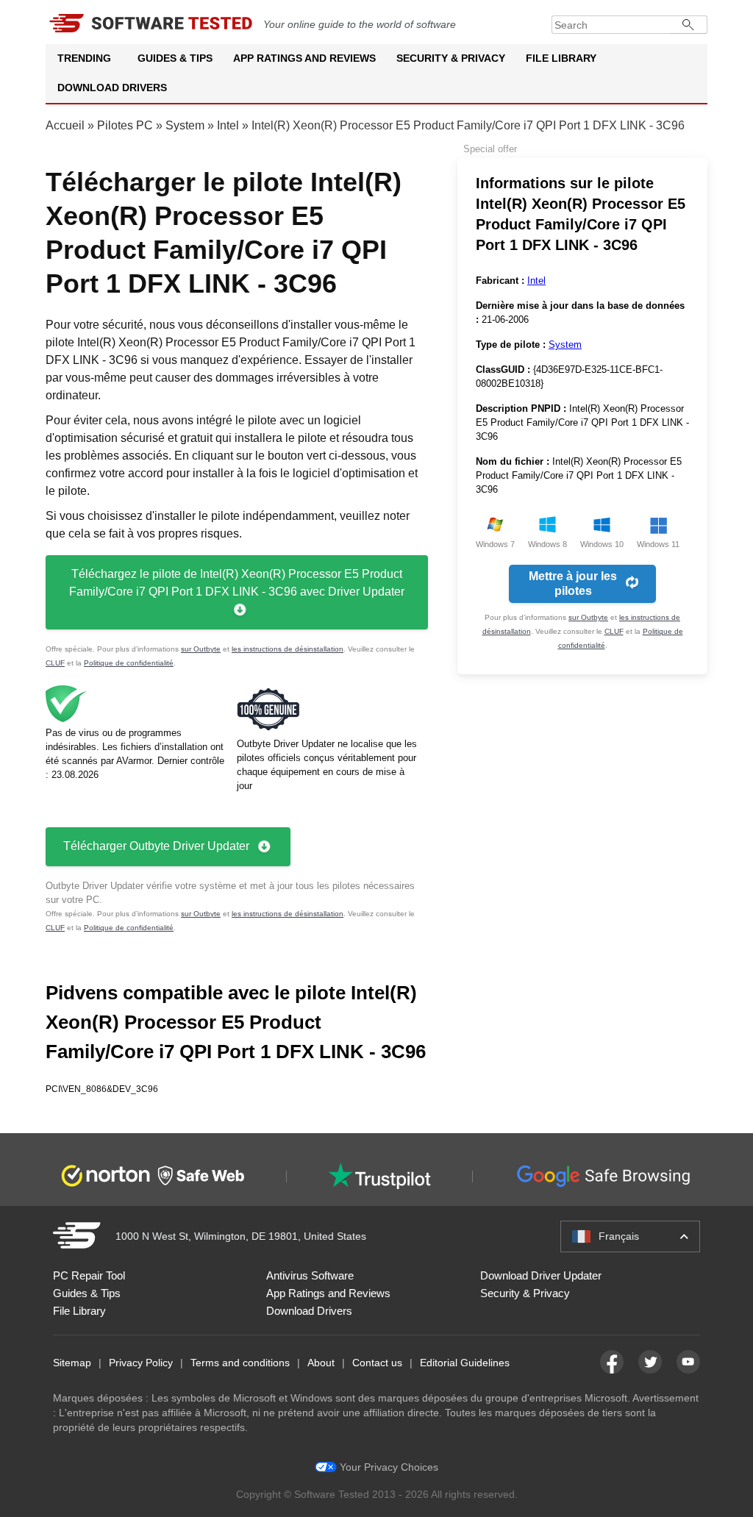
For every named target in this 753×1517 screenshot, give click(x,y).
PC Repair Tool (89, 1275)
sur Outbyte (201, 649)
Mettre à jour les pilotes (573, 583)
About (321, 1362)
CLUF (55, 663)
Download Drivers (112, 87)
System (184, 125)
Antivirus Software (310, 1275)
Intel (228, 125)
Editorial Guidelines (465, 1362)
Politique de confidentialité (129, 663)
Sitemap (72, 1362)
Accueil (65, 125)
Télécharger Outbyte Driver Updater (156, 846)
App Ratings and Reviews (304, 58)
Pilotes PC (125, 125)
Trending (84, 58)
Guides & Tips (175, 58)
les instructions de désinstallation (287, 649)
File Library (561, 58)
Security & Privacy (450, 58)
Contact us (377, 1362)
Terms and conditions (240, 1362)
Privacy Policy (141, 1362)
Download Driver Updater (541, 1275)
